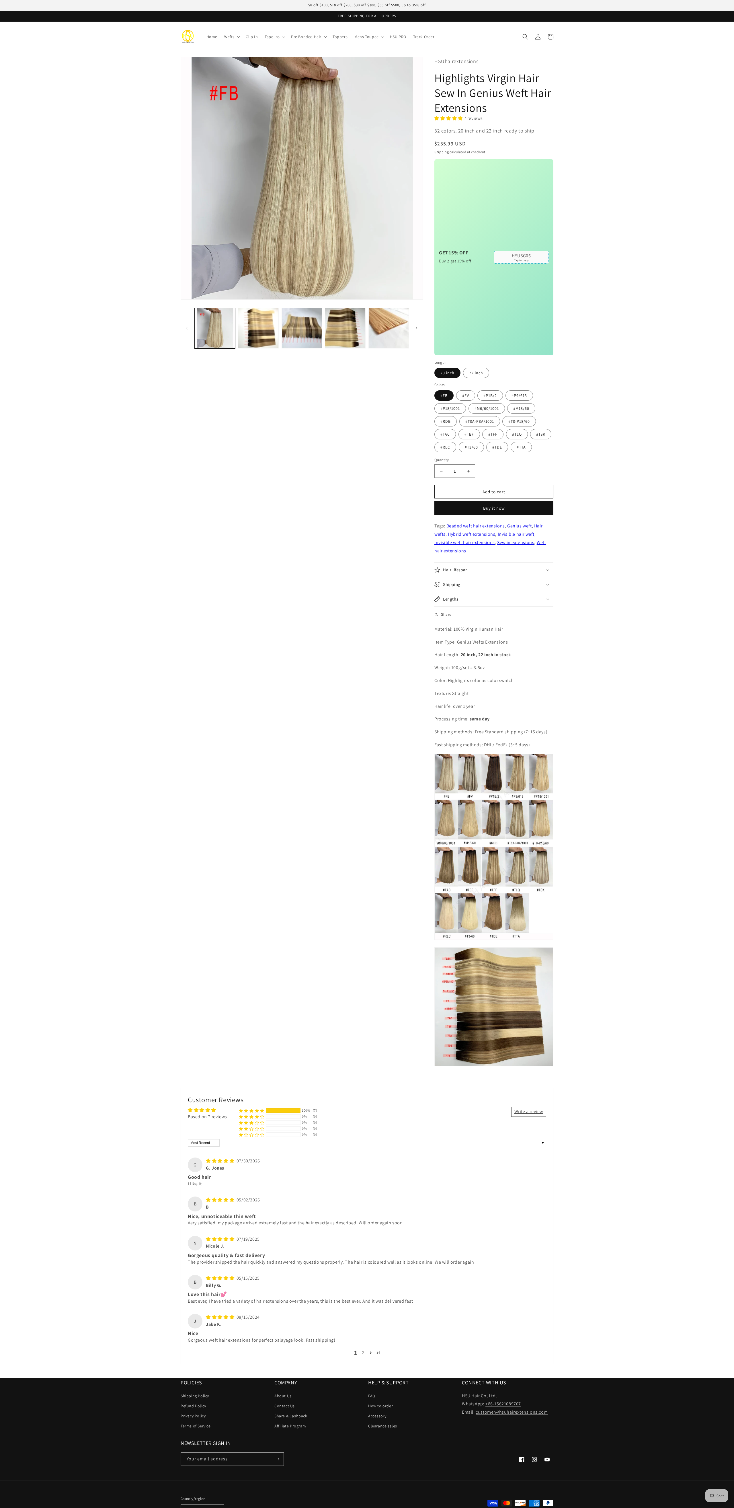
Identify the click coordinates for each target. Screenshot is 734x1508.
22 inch (476, 372)
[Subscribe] (277, 1459)
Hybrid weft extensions (471, 534)
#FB (444, 395)
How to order (380, 1405)
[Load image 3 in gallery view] (302, 328)
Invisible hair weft (516, 534)
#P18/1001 (450, 408)
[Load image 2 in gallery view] (258, 328)
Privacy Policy (193, 1416)
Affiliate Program (290, 1426)
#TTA (521, 447)
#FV (465, 395)
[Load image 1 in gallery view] (215, 328)
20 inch (447, 372)
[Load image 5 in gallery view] (388, 328)
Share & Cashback (290, 1416)
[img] (220, 1161)
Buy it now (494, 508)
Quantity (441, 459)
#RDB (445, 421)
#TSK (540, 434)
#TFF (492, 434)
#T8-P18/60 (519, 421)
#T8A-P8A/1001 (479, 421)
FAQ (371, 1395)
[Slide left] (187, 328)
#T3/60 (471, 447)
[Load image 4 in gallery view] (345, 328)
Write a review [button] (528, 1111)
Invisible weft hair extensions (464, 542)
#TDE (497, 447)
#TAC (445, 434)
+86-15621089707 (503, 1404)
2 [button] (363, 1352)
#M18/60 (521, 408)
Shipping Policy (195, 1395)
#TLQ (517, 434)
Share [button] (446, 614)
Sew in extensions (515, 542)
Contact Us (284, 1405)
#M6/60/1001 (487, 408)
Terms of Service (196, 1426)
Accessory (377, 1416)
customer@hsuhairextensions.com (512, 1412)
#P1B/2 (490, 395)
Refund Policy (193, 1405)
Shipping (441, 152)
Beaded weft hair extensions (475, 526)
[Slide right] (416, 328)
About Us (283, 1395)
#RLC (445, 447)
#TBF (469, 434)
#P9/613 (519, 395)
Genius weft (519, 526)
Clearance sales (382, 1426)
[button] (231, 37)
